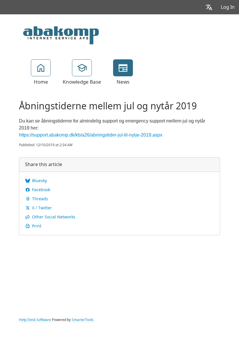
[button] (209, 7)
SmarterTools (83, 320)
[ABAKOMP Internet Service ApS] (59, 33)
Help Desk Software (35, 320)
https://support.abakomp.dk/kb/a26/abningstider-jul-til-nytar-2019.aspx (90, 134)
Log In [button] (228, 7)
